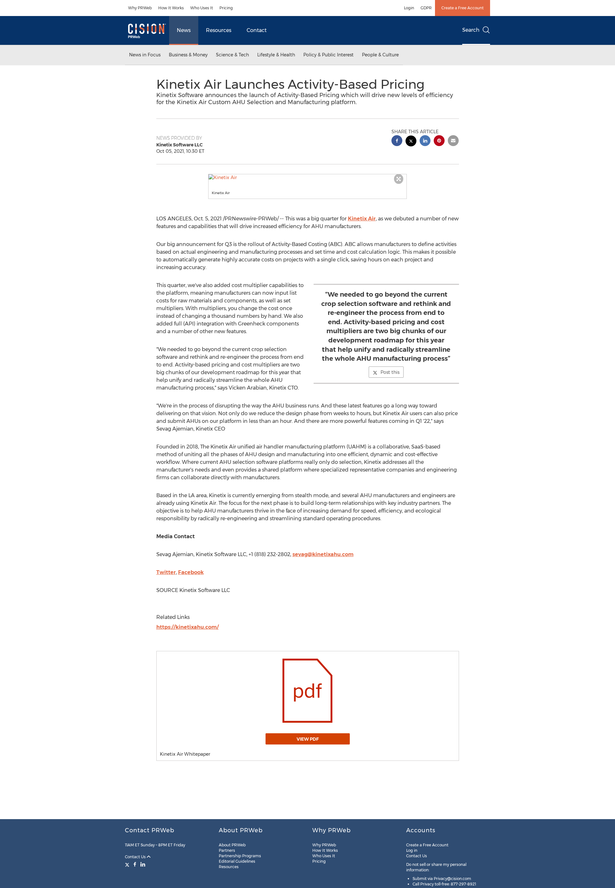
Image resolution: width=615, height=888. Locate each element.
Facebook (191, 572)
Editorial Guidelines (237, 861)
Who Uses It (201, 7)
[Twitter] (128, 864)
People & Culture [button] (380, 55)
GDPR (426, 7)
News (184, 30)
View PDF (308, 739)
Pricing (226, 7)
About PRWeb (232, 845)
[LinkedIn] (143, 864)
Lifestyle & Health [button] (276, 55)
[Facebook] (135, 864)
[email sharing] (453, 141)
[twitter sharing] (411, 142)
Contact (256, 30)
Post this (390, 372)
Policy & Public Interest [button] (328, 55)
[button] (307, 177)
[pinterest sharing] (439, 141)
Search (471, 30)
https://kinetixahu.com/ (187, 627)
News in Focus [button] (144, 55)
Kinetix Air (362, 219)
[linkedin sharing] (425, 141)
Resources (218, 30)
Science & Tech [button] (232, 55)
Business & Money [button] (188, 55)
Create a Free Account (462, 7)
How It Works (171, 7)
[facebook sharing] (396, 141)
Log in (411, 850)
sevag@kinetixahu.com (323, 554)
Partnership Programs (240, 855)
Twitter (166, 572)
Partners (227, 850)
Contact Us (136, 856)
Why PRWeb (140, 7)
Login (409, 7)
